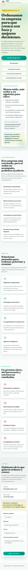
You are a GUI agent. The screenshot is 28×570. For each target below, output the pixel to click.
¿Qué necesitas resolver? (10, 537)
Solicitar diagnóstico (14, 58)
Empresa (5, 521)
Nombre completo (8, 513)
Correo (5, 529)
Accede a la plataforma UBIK (13, 124)
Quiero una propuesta (14, 553)
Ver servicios (14, 63)
